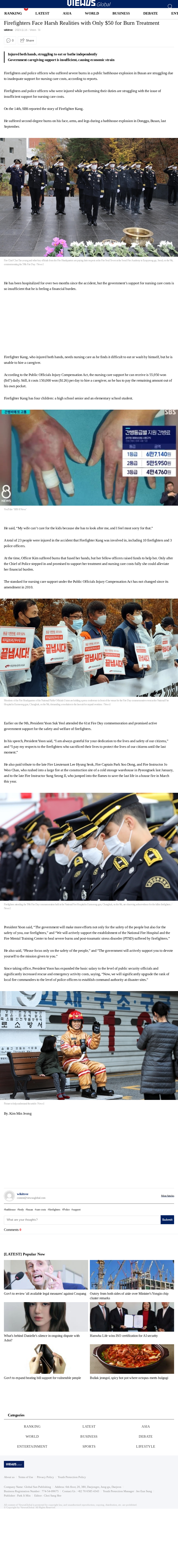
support (77, 1209)
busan (30, 1209)
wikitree (8, 29)
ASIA (67, 13)
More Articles (167, 1195)
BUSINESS (121, 13)
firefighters (54, 1209)
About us (9, 1477)
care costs (41, 1209)
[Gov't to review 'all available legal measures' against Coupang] (46, 1280)
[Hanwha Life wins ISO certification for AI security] (132, 1322)
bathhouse (10, 1209)
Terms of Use (25, 1477)
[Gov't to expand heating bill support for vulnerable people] (46, 1363)
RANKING (13, 13)
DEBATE (150, 13)
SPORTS (89, 1446)
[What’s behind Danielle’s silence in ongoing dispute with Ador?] (46, 1322)
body (21, 1209)
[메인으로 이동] (89, 5)
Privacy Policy (45, 1477)
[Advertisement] (40, 322)
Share (30, 40)
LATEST (42, 13)
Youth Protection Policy (72, 1477)
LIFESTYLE (145, 1446)
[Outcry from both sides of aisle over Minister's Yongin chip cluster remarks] (132, 1280)
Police (66, 1209)
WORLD (92, 13)
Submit (167, 1219)
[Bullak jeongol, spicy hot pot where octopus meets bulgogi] (132, 1363)
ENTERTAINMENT (32, 1446)
